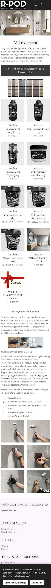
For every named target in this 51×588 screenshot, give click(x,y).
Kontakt (4, 549)
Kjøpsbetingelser (8, 532)
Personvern (6, 529)
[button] (36, 5)
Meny (47, 4)
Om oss (4, 546)
